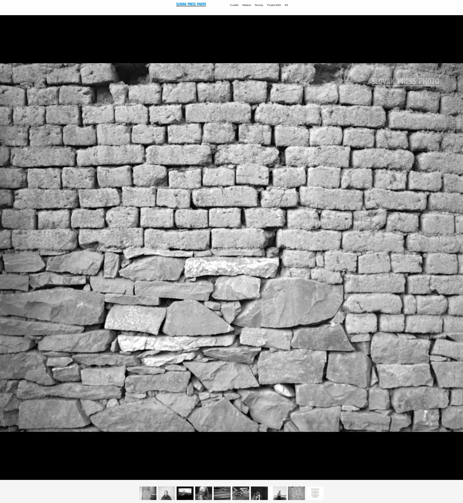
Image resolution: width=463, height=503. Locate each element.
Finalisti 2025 (274, 4)
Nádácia (246, 4)
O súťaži (234, 4)
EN (286, 4)
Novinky (259, 4)
